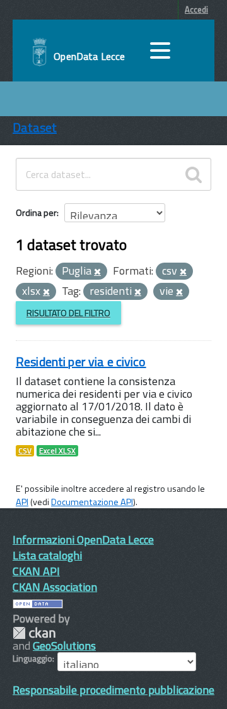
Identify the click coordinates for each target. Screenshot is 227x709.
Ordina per (36, 212)
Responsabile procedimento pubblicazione (113, 689)
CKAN (34, 633)
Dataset (35, 127)
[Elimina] (97, 272)
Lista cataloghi (47, 555)
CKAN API (36, 571)
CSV (25, 450)
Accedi (196, 9)
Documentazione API (92, 502)
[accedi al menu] (160, 50)
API (22, 502)
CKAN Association (55, 586)
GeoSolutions (64, 645)
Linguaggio (32, 658)
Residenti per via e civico (81, 361)
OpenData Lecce (89, 56)
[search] (193, 174)
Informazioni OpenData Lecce (83, 539)
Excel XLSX (57, 450)
